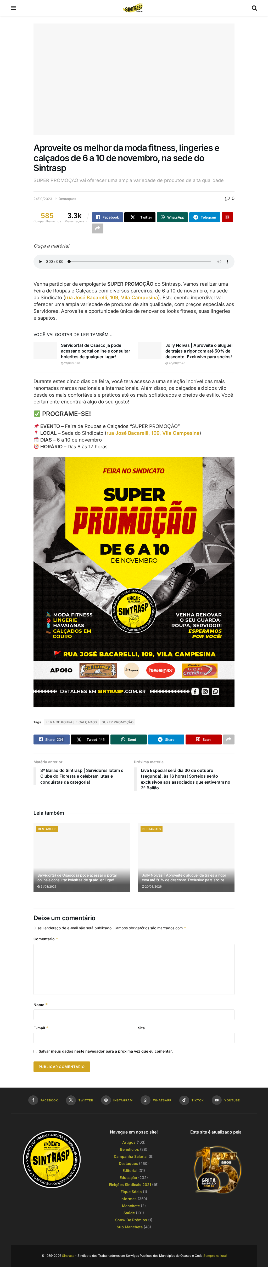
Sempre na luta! (215, 1256)
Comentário (46, 938)
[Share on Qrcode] (227, 217)
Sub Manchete (130, 1227)
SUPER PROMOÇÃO (117, 722)
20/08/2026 (176, 363)
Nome (41, 1004)
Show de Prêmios (131, 1220)
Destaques (67, 199)
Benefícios (129, 1149)
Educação (128, 1177)
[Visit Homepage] (133, 8)
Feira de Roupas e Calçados (71, 722)
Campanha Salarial (131, 1156)
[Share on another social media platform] (97, 228)
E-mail (41, 1027)
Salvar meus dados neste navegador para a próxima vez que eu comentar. (106, 1051)
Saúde (129, 1213)
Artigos (129, 1142)
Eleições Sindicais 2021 (130, 1184)
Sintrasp (68, 1256)
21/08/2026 (71, 363)
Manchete (131, 1206)
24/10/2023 (43, 199)
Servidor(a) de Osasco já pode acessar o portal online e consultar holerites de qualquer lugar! (95, 351)
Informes (128, 1198)
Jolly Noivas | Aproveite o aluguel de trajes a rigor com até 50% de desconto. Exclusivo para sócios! (198, 351)
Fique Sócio (131, 1191)
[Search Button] (254, 8)
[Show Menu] (13, 8)
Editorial (129, 1170)
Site (141, 1028)
